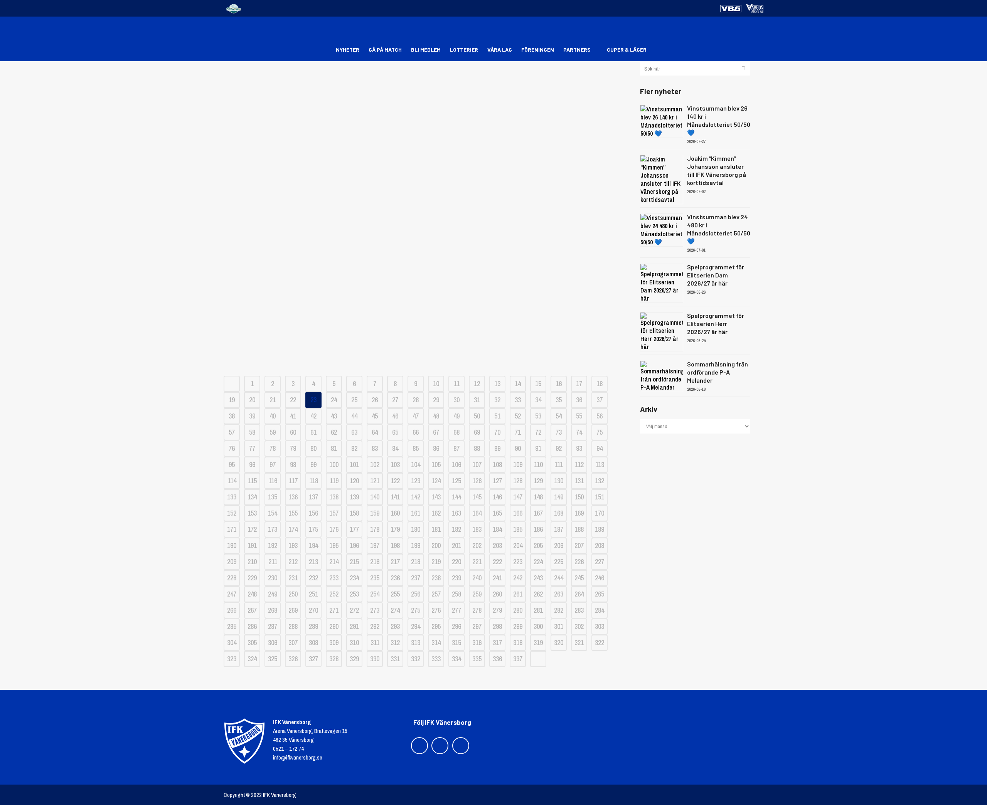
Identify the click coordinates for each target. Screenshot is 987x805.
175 (313, 529)
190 (231, 545)
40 (272, 416)
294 (415, 626)
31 (477, 400)
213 (313, 561)
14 (518, 383)
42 (313, 416)
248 (252, 594)
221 (477, 561)
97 (272, 464)
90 (518, 448)
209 (231, 561)
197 (374, 545)
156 (313, 513)
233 (334, 578)
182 (456, 529)
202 (477, 545)
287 (272, 626)
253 (354, 594)
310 (354, 642)
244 (558, 578)
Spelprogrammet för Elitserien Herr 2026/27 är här (715, 323)
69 (477, 432)
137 (313, 497)
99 (313, 464)
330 (374, 659)
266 (231, 610)
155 (293, 513)
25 (354, 400)
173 (272, 529)
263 (558, 594)
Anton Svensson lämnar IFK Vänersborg (426, 352)
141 (395, 497)
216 (374, 561)
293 (395, 626)
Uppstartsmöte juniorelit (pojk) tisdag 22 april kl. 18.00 (426, 86)
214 (334, 561)
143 (436, 497)
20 (252, 400)
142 (415, 497)
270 (313, 610)
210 (252, 561)
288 (293, 626)
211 (272, 561)
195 (334, 545)
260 (497, 594)
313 (415, 642)
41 (293, 416)
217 (395, 561)
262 (538, 594)
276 (436, 610)
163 (456, 513)
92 (559, 448)
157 (334, 513)
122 (395, 481)
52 (518, 416)
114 (231, 481)
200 (436, 545)
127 (497, 481)
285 (231, 626)
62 (334, 432)
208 (599, 545)
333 (436, 659)
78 (272, 448)
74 (579, 432)
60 (293, 432)
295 (436, 626)
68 (456, 432)
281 (538, 610)
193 (293, 545)
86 (436, 448)
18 (599, 383)
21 (272, 400)
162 (436, 513)
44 (354, 416)
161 (415, 513)
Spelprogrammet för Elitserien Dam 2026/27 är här (715, 275)
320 (558, 642)
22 (293, 400)
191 (252, 545)
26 (375, 400)
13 (497, 383)
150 (579, 497)
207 (579, 545)
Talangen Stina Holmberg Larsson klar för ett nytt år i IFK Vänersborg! (426, 200)
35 (559, 400)
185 (517, 529)
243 (538, 578)
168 (558, 513)
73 (559, 432)
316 (477, 642)
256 (415, 594)
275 (415, 610)
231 (293, 578)
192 (272, 545)
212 (293, 561)
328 (334, 659)
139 (354, 497)
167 (538, 513)
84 (395, 448)
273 (374, 610)
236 (395, 578)
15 (538, 383)
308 (313, 642)
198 (395, 545)
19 (232, 400)
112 (579, 464)
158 (354, 513)
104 (415, 464)
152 (231, 513)
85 (416, 448)
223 (517, 561)
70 (497, 432)
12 (477, 383)
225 (558, 561)
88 (477, 448)
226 (579, 561)
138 (334, 497)
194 (313, 545)
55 (579, 416)
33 (518, 400)
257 (436, 594)
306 (272, 642)
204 (517, 545)
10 (436, 383)
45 (375, 416)
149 (558, 497)
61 (313, 432)
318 (517, 642)
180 (415, 529)
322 (599, 642)
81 (334, 448)
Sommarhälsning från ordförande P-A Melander (717, 372)
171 (231, 529)
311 (375, 642)
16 (559, 383)
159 (374, 513)
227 (599, 561)
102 (374, 464)
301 (558, 626)
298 (497, 626)
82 (354, 448)
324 (252, 659)
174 (293, 529)
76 (232, 448)
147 (517, 497)
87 (456, 448)
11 (457, 383)
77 (252, 448)
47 (416, 416)
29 (436, 400)
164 (477, 513)
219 (436, 561)
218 (415, 561)
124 (436, 481)
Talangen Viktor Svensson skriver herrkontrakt (426, 271)
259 (477, 594)
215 (354, 561)
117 (293, 481)
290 (334, 626)
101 (354, 464)
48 (436, 416)
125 (456, 481)
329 (354, 659)
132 (599, 481)
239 (456, 578)
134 (252, 497)
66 (416, 432)
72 (538, 432)
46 (395, 416)
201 (456, 545)
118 (313, 481)
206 (558, 545)
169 (579, 513)
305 (252, 642)
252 (334, 594)
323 (231, 659)
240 (477, 578)
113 (599, 464)
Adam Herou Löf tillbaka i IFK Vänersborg (425, 325)
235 (374, 578)
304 (231, 642)
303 (599, 626)
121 (374, 481)
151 (599, 497)
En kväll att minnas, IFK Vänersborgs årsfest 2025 (426, 140)
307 (293, 642)
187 (558, 529)
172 (252, 529)
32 (497, 400)
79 (293, 448)
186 (538, 529)
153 (252, 513)
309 (334, 642)
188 (579, 529)
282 (558, 610)
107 (477, 464)
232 (313, 578)
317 (497, 642)
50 (477, 416)
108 (497, 464)
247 (231, 594)
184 (497, 529)
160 (395, 513)
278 (477, 610)
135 (272, 497)
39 (252, 416)
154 (272, 513)
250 (293, 594)
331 (395, 659)
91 (538, 448)
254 (374, 594)
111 (558, 464)
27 (395, 400)
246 (599, 578)
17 (579, 383)
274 (395, 610)
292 (374, 626)
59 (272, 432)
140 (374, 497)
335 (477, 659)
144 (456, 497)
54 (559, 416)
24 (334, 400)
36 (579, 400)
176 (334, 529)
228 (231, 578)
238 (436, 578)
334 (456, 659)
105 (436, 464)
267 (252, 610)
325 (272, 659)
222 (497, 561)
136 (293, 497)
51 (497, 416)
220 (456, 561)
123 (415, 481)
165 (497, 513)
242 (517, 578)
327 (313, 659)
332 (415, 659)
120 (354, 481)
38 (232, 416)
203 (497, 545)
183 (477, 529)
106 (456, 464)
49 (456, 416)
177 (354, 529)
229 (252, 578)
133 (231, 497)
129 (538, 481)
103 (395, 464)
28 (416, 400)
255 (395, 594)
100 (334, 464)
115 (252, 481)
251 (313, 594)
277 (456, 610)
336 (497, 659)
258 (456, 594)
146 (497, 497)
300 (538, 626)
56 (599, 416)
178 (374, 529)
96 (252, 464)
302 (579, 626)
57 (232, 432)
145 (477, 497)
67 (436, 432)
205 (538, 545)
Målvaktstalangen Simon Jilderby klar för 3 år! (426, 298)
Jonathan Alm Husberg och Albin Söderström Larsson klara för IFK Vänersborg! (425, 238)
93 (579, 448)
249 (272, 594)
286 (252, 626)
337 (517, 659)
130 (558, 481)
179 (395, 529)
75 (599, 432)
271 (334, 610)
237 (415, 578)
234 (354, 578)
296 (456, 626)
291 (354, 626)
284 (599, 610)
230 (272, 578)
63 (354, 432)
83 (375, 448)
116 (272, 481)
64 (375, 432)
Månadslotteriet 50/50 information (426, 113)
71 (518, 432)
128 (517, 481)
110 (538, 464)
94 (599, 448)
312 (395, 642)
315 (456, 642)
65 (395, 432)
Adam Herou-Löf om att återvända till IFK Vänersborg (426, 167)
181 (436, 529)
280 (517, 610)
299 (517, 626)
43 (334, 416)
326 (293, 659)
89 (497, 448)
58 (252, 432)
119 (334, 481)
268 (272, 610)
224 (538, 561)
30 (456, 400)
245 (579, 578)
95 (232, 464)
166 (517, 513)
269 (293, 610)
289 (313, 626)
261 (517, 594)
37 (599, 400)
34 (538, 400)
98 (293, 464)
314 (436, 642)
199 (415, 545)
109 (517, 464)
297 (477, 626)
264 (579, 594)
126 (477, 481)
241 (497, 578)
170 (599, 513)
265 (599, 594)
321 (579, 642)
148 (538, 497)
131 (579, 481)
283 (579, 610)
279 (497, 610)
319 (538, 642)
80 (313, 448)
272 (354, 610)
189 (599, 529)
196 (354, 545)
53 (538, 416)
